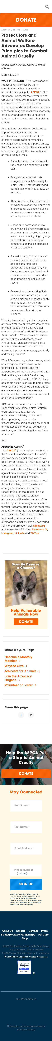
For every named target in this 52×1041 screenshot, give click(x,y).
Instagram (7, 533)
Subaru (26, 1008)
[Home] (26, 7)
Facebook (38, 529)
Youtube (26, 981)
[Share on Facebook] (21, 715)
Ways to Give (14, 666)
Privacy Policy (28, 904)
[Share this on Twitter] (31, 715)
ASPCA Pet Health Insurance (26, 1019)
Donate (26, 20)
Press (44, 931)
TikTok (34, 533)
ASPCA (35, 92)
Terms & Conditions (16, 904)
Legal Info (23, 956)
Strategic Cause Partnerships (18, 934)
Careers (20, 931)
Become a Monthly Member (18, 659)
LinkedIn (20, 533)
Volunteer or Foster (19, 685)
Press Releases (20, 30)
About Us (5, 30)
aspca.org (39, 525)
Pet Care (43, 934)
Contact (33, 931)
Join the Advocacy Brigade (18, 678)
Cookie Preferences (38, 957)
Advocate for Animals (20, 671)
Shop (25, 938)
